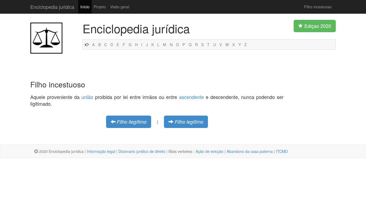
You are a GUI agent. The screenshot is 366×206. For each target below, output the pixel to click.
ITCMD (282, 151)
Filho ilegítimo (132, 121)
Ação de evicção (209, 151)
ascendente (191, 96)
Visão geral (119, 6)
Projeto (100, 6)
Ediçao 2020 (317, 25)
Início (84, 6)
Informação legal (101, 151)
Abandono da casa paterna (250, 151)
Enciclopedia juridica (52, 6)
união (87, 96)
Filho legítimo (189, 121)
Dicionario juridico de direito (141, 151)
